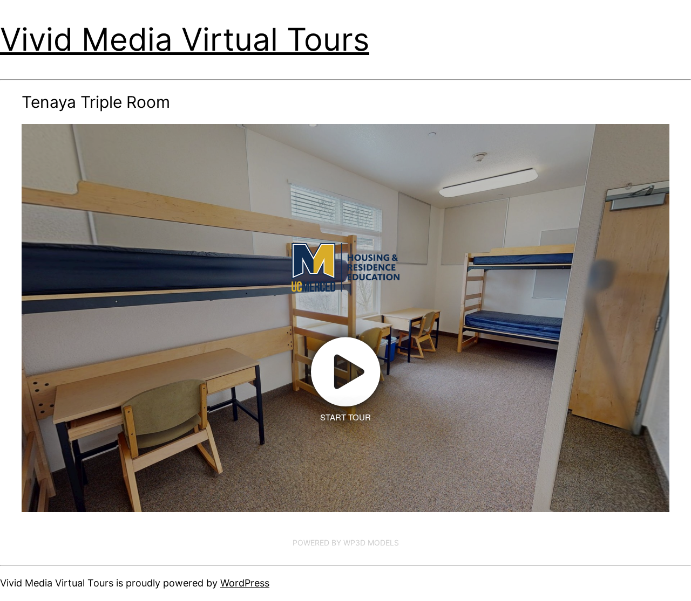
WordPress (244, 583)
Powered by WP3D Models (346, 542)
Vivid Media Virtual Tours (184, 39)
